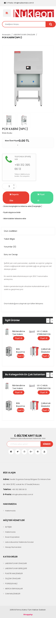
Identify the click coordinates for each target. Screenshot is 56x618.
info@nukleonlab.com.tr (20, 3)
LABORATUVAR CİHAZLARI (24, 34)
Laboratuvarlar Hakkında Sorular (19, 542)
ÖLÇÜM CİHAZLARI (13, 578)
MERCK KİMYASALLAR (14, 588)
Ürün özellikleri (10, 231)
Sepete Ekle (14, 197)
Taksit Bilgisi (9, 239)
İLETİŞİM (8, 527)
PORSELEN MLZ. (11, 583)
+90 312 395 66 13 (15, 489)
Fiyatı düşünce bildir (11, 212)
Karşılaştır (36, 206)
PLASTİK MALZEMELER (14, 573)
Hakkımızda (10, 510)
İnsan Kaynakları (12, 537)
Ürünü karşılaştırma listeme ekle (17, 206)
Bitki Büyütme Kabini (20, 352)
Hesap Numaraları (13, 547)
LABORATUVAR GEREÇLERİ (16, 568)
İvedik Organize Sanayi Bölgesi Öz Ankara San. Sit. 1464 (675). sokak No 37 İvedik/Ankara (27, 482)
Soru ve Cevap (11, 254)
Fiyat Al (41, 197)
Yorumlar (10, 246)
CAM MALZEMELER (12, 593)
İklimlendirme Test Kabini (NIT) (18, 334)
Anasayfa (6, 34)
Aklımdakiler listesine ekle (14, 218)
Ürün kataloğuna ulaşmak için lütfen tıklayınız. (23, 303)
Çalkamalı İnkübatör (45, 350)
